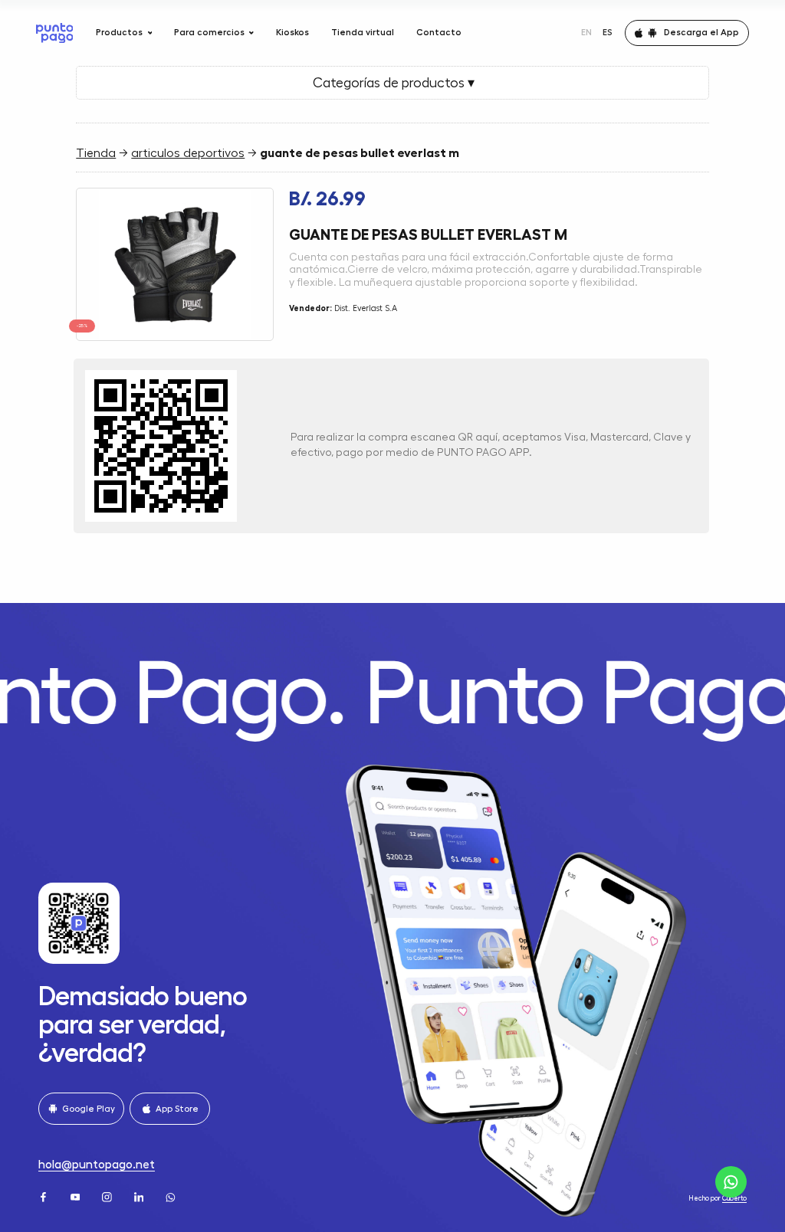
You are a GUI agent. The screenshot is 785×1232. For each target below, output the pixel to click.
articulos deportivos (188, 153)
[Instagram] (108, 1196)
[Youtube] (77, 1196)
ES (608, 32)
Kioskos (292, 32)
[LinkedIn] (140, 1196)
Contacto (438, 32)
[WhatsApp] (172, 1196)
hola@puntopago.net (96, 1164)
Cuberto (734, 1198)
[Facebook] (44, 1196)
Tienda (96, 153)
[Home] (55, 33)
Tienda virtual (362, 32)
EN (586, 32)
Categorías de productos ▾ (392, 83)
